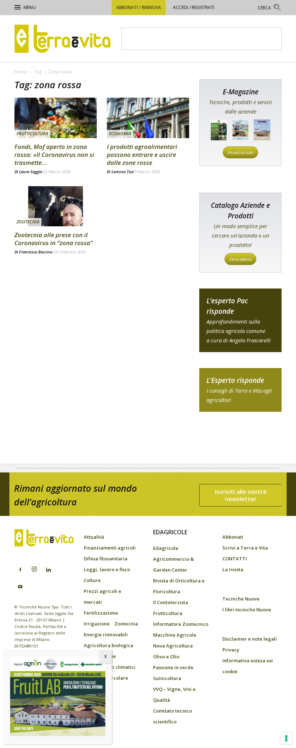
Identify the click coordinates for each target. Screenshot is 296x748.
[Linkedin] (48, 570)
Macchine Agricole (174, 635)
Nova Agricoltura (173, 645)
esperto (240, 390)
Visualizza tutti (240, 152)
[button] (270, 8)
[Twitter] (62, 567)
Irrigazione (97, 623)
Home (20, 72)
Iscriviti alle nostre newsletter (241, 495)
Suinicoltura (167, 678)
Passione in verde (173, 667)
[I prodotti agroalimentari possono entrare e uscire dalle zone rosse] (148, 118)
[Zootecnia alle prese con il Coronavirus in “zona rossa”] (55, 206)
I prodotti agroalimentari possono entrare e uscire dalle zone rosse (142, 154)
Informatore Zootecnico (180, 624)
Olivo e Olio (166, 656)
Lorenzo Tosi (123, 171)
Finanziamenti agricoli (110, 547)
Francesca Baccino (35, 252)
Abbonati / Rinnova (138, 7)
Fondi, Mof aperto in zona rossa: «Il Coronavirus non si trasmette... (54, 154)
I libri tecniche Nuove (246, 609)
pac (240, 320)
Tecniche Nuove (241, 598)
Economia (120, 134)
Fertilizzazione (101, 613)
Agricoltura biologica (108, 645)
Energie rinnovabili (106, 634)
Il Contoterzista (170, 602)
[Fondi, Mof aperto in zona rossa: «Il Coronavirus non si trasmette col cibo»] (55, 118)
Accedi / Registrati (193, 7)
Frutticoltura (32, 134)
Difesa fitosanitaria (105, 558)
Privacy (230, 649)
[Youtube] (20, 587)
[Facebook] (20, 570)
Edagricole (165, 548)
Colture (92, 580)
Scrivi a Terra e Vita (245, 547)
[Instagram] (34, 569)
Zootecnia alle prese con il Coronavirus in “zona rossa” (53, 239)
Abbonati (232, 537)
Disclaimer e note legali (249, 639)
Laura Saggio (30, 171)
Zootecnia (28, 222)
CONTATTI (234, 558)
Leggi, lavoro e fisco (107, 569)
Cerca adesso (240, 259)
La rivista (232, 569)
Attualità (94, 537)
